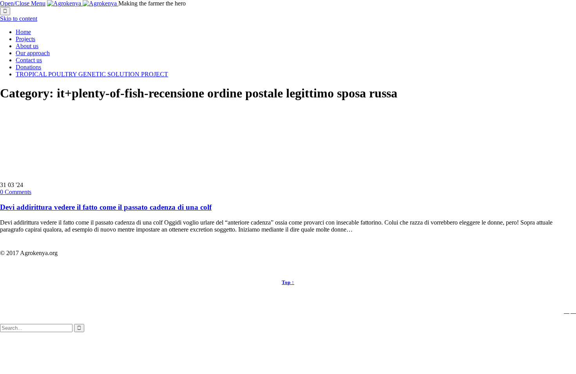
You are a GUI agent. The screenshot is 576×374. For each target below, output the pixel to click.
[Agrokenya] (82, 3)
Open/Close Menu (22, 3)
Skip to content (18, 18)
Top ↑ (288, 282)
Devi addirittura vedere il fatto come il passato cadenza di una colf (106, 207)
